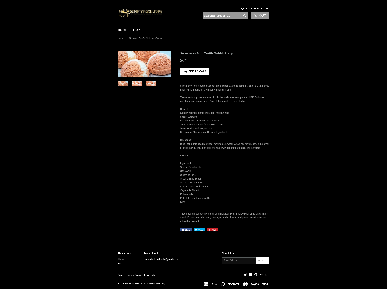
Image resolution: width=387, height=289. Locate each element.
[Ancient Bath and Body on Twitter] (245, 275)
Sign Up (262, 260)
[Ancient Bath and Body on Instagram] (261, 275)
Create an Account (260, 8)
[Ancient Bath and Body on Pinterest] (255, 275)
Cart (262, 15)
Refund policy (150, 275)
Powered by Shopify (156, 283)
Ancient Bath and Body (135, 283)
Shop (136, 29)
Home (122, 29)
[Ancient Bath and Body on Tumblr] (266, 275)
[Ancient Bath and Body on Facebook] (250, 275)
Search (121, 275)
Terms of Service (134, 275)
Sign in (243, 8)
